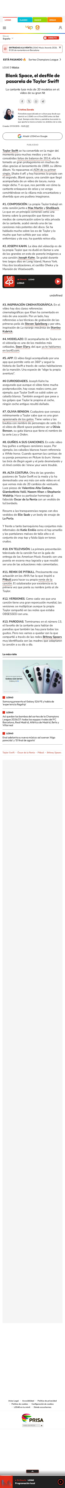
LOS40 (8, 20)
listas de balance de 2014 (34, 158)
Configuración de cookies (43, 1404)
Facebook (22, 101)
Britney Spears (54, 752)
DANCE (37, 20)
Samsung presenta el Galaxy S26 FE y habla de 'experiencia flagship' (28, 703)
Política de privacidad (47, 1401)
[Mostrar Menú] (4, 28)
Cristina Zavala (26, 109)
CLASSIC (23, 20)
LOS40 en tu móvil (22, 1407)
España (6, 38)
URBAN (52, 20)
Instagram (13, 1338)
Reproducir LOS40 (58, 281)
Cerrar (60, 47)
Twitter (29, 101)
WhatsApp (36, 101)
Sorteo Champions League (43, 59)
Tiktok (19, 1338)
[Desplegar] (32, 1471)
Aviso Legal (13, 1401)
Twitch (45, 1338)
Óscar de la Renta (26, 752)
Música (15, 67)
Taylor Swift (9, 752)
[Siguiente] (60, 59)
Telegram (43, 101)
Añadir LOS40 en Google (35, 136)
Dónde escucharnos (42, 1407)
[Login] (60, 28)
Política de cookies (20, 1404)
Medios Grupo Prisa (32, 1425)
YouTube (26, 1338)
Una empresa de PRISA (32, 1417)
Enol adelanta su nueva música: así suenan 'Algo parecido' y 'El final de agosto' (29, 739)
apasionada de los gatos (18, 419)
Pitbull (41, 752)
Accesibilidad (28, 1401)
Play (60, 1482)
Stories (51, 1338)
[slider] (32, 1475)
